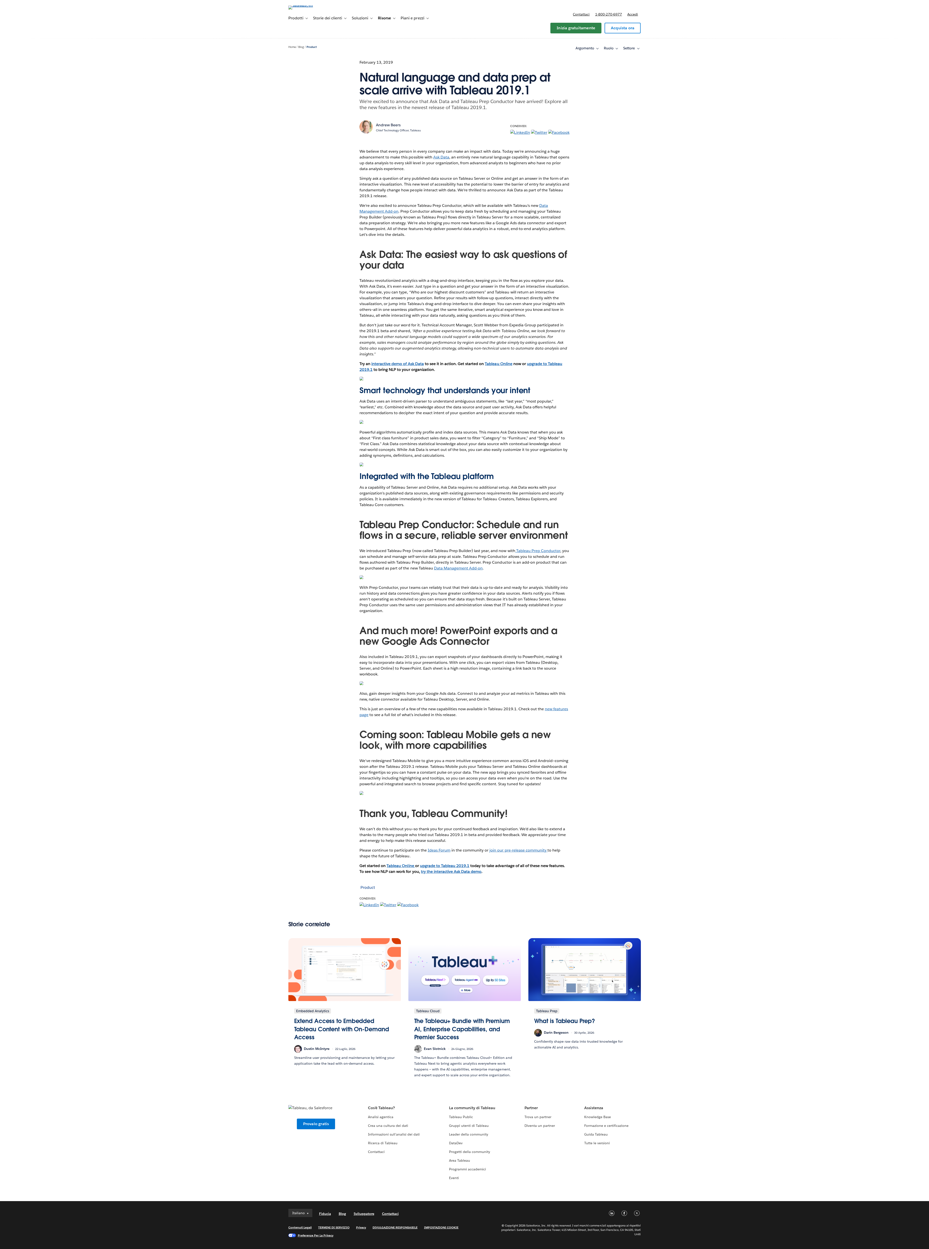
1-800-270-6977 (608, 14)
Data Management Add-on (458, 568)
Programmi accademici (467, 1169)
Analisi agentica (380, 1117)
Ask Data (441, 157)
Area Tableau (459, 1160)
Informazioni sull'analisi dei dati (394, 1134)
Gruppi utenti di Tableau (469, 1125)
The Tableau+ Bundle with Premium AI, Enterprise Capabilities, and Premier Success (462, 1029)
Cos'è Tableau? (381, 1107)
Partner (531, 1107)
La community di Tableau (472, 1107)
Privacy (361, 1227)
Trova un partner (537, 1117)
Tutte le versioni (597, 1143)
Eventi (454, 1178)
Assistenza (593, 1107)
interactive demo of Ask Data (397, 363)
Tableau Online (498, 363)
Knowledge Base (597, 1117)
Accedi (632, 14)
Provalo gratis (316, 1123)
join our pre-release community (518, 850)
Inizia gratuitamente (576, 27)
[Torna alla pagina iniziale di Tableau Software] (309, 5)
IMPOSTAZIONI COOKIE (441, 1227)
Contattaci (581, 14)
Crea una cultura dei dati (388, 1125)
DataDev (456, 1143)
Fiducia (325, 1214)
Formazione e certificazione (606, 1125)
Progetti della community (469, 1152)
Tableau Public (461, 1117)
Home (292, 47)
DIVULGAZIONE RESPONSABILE (395, 1227)
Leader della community (468, 1134)
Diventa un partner (539, 1125)
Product (312, 47)
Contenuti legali (300, 1227)
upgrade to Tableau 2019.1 (444, 865)
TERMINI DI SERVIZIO (334, 1227)
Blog (301, 47)
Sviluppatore (364, 1214)
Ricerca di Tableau (382, 1143)
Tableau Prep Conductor (537, 550)
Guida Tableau (596, 1134)
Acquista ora (622, 27)
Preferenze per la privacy (316, 1235)
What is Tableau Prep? (564, 1021)
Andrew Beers (388, 125)
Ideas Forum (439, 850)
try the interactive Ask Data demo (451, 871)
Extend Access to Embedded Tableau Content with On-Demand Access (341, 1029)
